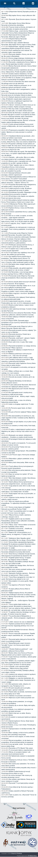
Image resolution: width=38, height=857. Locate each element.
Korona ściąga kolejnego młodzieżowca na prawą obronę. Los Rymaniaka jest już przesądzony (18, 59)
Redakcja (19, 853)
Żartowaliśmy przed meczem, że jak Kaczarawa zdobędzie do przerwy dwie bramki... (16, 551)
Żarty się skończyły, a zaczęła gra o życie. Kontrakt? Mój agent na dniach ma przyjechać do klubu (18, 113)
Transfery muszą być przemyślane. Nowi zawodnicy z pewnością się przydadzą (17, 360)
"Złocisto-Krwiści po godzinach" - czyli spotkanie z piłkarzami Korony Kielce (16, 650)
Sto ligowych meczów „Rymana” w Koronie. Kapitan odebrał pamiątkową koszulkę (18, 121)
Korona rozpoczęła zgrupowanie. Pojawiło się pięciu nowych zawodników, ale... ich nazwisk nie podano (18, 635)
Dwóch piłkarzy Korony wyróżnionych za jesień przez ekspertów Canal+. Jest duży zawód (17, 483)
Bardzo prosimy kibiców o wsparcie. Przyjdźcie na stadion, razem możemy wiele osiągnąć (17, 290)
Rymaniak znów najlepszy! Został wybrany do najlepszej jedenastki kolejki (18, 298)
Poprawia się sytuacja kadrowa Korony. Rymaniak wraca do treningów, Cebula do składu (17, 94)
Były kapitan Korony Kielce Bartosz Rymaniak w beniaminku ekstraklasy (15, 24)
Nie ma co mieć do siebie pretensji (19, 375)
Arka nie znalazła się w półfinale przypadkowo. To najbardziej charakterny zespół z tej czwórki (17, 503)
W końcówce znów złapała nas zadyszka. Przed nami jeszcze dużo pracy (17, 197)
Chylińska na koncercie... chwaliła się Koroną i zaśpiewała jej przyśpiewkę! (16, 529)
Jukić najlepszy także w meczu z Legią (21, 357)
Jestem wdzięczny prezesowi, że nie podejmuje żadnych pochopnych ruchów (16, 86)
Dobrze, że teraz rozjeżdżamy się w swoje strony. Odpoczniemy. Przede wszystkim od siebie (18, 71)
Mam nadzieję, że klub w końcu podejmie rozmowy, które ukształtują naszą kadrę (17, 733)
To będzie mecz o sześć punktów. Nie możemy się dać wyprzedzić (16, 249)
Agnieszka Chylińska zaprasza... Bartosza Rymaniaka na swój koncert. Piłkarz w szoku (18, 574)
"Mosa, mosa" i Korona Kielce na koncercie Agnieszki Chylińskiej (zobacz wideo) (18, 525)
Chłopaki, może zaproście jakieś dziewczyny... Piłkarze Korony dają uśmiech (15, 667)
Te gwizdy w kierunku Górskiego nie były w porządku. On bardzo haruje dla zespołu (18, 613)
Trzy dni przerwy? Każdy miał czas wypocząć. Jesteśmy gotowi (15, 448)
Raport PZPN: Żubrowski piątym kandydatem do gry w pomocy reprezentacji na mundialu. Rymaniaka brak (19, 322)
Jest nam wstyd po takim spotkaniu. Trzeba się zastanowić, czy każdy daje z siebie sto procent (18, 609)
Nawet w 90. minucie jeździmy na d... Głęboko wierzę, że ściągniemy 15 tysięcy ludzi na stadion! (16, 534)
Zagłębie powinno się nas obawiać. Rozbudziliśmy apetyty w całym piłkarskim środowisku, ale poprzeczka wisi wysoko (18, 521)
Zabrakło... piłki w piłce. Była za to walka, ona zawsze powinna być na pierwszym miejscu (17, 158)
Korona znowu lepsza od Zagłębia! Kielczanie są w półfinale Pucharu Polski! (15, 508)
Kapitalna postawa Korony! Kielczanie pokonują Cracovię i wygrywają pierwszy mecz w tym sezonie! (17, 626)
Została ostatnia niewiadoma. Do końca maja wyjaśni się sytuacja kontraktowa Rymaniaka (17, 75)
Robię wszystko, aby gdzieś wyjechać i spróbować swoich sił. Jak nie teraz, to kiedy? (17, 269)
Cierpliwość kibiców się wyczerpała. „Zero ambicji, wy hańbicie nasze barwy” (18, 137)
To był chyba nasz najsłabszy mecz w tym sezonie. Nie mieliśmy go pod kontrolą (18, 253)
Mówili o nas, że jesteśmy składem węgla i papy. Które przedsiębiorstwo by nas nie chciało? (18, 662)
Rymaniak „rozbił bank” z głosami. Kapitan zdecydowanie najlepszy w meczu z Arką (18, 339)
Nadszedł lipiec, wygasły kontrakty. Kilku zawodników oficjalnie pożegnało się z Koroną (17, 47)
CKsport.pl (14, 853)
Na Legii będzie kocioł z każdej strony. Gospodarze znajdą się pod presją (16, 393)
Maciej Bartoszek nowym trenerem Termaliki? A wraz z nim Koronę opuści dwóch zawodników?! (15, 645)
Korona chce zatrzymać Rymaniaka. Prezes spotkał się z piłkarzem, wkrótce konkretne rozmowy (18, 314)
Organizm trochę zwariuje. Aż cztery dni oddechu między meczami (17, 498)
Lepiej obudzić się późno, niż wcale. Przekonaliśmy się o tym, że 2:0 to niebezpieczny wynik (18, 302)
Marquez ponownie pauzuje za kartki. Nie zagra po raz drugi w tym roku (17, 148)
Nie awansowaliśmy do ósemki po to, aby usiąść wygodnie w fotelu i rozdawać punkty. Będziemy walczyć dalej (18, 418)
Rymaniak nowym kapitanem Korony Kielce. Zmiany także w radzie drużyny (18, 364)
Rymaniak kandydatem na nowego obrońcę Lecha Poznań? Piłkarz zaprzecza (18, 347)
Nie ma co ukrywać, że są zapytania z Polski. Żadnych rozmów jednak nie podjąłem (19, 78)
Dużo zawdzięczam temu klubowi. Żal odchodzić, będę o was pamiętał (16, 51)
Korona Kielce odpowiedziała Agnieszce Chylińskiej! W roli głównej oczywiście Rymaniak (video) (18, 543)
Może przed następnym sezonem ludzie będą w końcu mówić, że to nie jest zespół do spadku (17, 220)
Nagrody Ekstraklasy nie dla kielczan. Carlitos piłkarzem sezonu (16, 382)
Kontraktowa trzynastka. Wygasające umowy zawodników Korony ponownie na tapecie (18, 193)
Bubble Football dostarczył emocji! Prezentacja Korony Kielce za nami (15, 772)
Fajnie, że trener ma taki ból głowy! (20, 664)
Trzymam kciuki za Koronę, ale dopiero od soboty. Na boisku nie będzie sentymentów (18, 28)
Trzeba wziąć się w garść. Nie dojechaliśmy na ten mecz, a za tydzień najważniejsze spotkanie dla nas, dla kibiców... (18, 153)
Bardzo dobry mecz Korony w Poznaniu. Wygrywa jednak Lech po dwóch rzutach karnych (17, 654)
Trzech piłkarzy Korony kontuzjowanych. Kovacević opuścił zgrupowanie (17, 467)
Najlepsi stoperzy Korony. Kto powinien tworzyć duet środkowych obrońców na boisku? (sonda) (18, 593)
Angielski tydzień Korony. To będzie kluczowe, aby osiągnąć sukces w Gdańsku (16, 559)
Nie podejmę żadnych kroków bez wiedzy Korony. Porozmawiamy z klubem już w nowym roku (17, 201)
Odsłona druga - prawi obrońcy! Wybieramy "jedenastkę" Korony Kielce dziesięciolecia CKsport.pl (18, 32)
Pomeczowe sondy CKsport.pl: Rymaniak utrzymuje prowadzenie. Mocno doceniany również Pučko (17, 278)
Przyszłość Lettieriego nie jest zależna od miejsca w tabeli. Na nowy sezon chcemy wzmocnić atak (18, 145)
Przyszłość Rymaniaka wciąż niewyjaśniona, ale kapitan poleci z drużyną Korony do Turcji (18, 185)
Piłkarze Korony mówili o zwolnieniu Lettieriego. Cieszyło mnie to (16, 516)
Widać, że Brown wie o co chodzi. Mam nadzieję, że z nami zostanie (17, 372)
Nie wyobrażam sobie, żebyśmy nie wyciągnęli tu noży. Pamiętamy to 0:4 (16, 685)
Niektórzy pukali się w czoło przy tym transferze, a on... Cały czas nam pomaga (16, 354)
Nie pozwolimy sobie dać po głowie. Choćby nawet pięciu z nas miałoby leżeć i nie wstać (18, 490)
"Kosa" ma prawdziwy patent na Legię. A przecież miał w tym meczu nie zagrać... (17, 512)
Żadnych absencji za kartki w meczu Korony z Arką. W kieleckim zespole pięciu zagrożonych (18, 98)
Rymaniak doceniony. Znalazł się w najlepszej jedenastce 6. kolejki (16, 335)
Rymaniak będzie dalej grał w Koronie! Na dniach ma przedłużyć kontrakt (18, 640)
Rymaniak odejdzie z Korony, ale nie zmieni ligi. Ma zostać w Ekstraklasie (18, 55)
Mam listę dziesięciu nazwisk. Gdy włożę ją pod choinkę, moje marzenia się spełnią (18, 479)
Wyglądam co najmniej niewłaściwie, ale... (22, 678)
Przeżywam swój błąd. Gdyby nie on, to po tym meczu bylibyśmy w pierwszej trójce (18, 286)
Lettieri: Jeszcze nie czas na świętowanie (21, 622)
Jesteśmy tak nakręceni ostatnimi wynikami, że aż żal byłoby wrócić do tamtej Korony (18, 675)
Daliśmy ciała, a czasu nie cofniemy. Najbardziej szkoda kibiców (16, 401)
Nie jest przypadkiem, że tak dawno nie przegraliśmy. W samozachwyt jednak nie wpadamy (17, 741)
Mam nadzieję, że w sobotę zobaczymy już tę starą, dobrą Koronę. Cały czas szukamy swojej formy (18, 141)
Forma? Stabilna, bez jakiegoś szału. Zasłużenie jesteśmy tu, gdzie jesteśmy (16, 242)
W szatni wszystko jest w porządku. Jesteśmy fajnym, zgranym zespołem (16, 689)
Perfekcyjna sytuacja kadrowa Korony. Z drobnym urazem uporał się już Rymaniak (17, 246)
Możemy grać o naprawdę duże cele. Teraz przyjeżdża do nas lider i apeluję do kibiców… (18, 162)
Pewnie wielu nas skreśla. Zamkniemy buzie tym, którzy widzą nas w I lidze (18, 693)
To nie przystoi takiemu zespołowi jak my (21, 750)
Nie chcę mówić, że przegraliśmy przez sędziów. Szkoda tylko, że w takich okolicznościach (17, 110)
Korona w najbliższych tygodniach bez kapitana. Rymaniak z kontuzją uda (16, 102)
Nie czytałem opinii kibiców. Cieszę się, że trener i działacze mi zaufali (18, 780)
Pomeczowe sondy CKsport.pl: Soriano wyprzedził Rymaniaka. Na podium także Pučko (17, 234)
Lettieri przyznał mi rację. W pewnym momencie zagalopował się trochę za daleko (16, 189)
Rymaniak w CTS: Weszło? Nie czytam (21, 748)
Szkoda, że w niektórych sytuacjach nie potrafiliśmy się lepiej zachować (17, 710)
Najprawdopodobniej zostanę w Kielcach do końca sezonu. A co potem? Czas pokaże (18, 178)
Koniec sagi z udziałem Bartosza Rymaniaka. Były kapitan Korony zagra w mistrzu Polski (18, 43)
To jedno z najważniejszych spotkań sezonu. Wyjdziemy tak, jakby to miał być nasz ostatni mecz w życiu (18, 431)
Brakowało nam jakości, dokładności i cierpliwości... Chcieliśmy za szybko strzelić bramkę (17, 436)
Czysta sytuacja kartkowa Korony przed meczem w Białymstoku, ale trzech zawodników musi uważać (17, 126)
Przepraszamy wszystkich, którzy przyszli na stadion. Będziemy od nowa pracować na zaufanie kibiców (18, 132)
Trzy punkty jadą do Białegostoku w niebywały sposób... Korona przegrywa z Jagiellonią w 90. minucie (18, 618)
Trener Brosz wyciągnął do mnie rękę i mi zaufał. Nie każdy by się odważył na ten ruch (17, 578)
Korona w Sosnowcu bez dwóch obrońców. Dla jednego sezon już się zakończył (18, 82)
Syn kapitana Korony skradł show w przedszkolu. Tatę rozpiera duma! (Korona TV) (16, 257)
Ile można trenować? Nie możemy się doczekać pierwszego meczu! (16, 776)
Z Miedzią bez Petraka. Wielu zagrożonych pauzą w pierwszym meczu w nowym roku (18, 205)
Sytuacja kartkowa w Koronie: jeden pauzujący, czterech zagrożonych (16, 174)
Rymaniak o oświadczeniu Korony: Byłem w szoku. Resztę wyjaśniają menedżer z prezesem (18, 63)
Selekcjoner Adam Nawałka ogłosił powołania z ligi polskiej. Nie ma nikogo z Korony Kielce (18, 539)
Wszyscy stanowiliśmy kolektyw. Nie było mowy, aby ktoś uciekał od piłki (17, 562)
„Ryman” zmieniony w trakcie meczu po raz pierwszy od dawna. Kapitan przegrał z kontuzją (18, 106)
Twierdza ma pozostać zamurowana (20, 696)
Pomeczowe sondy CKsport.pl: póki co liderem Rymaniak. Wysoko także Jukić (17, 327)
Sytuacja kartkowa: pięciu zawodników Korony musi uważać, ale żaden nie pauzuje (16, 117)
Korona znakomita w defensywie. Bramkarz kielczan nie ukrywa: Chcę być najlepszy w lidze (18, 238)
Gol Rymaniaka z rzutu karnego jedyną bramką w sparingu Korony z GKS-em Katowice (17, 273)
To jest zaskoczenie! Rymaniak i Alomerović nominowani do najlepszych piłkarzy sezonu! (18, 386)
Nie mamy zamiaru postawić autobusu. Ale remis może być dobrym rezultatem (18, 570)
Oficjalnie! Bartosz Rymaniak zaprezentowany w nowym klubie (14, 40)
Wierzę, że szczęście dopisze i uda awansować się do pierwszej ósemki (15, 753)
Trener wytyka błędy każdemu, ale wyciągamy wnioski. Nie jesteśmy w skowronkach (16, 605)
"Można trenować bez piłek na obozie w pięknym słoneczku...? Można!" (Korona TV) (17, 181)
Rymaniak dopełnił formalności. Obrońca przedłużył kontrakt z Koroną (17, 630)
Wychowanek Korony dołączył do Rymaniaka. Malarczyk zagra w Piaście (15, 36)
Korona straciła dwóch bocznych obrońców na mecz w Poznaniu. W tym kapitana (18, 283)
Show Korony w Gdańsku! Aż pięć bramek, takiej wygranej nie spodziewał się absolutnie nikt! (18, 555)
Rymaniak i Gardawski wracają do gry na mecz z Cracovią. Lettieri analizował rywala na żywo (17, 261)
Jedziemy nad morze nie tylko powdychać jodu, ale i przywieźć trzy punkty (18, 170)
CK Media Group (32, 855)
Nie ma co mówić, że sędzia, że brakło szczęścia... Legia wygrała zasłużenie (17, 216)
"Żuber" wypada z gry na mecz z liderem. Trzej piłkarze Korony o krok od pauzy (17, 166)
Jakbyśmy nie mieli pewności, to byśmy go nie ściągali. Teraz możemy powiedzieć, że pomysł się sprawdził (18, 229)
